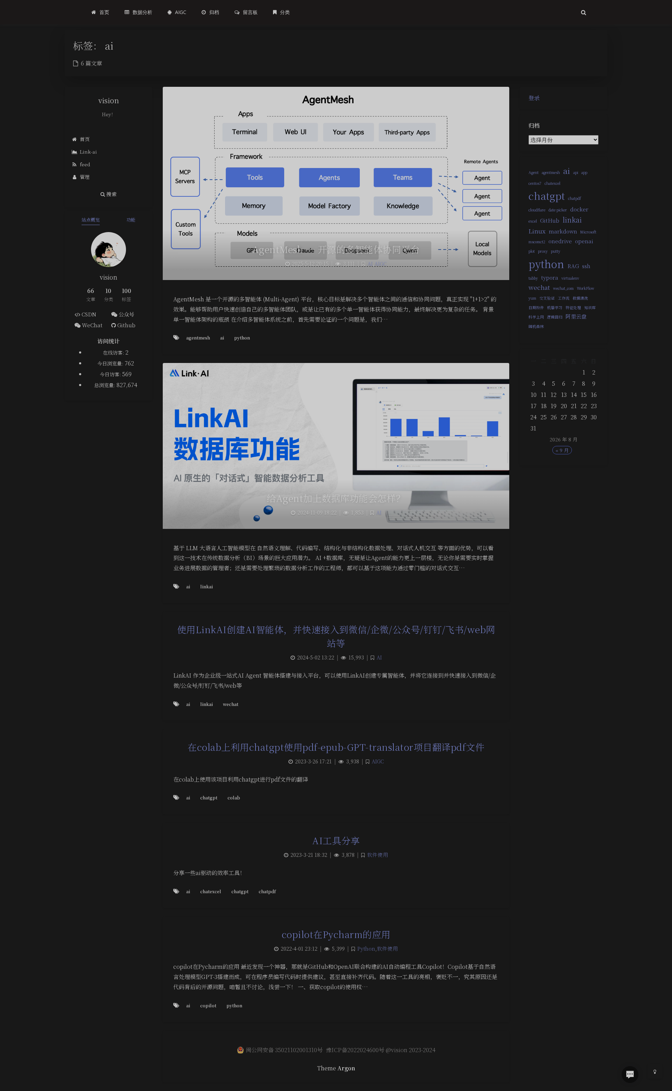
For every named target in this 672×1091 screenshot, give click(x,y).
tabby (533, 278)
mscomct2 (536, 241)
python (546, 263)
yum (532, 298)
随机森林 (536, 326)
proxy (543, 251)
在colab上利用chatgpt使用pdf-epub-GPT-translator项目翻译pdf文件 (336, 746)
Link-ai (88, 151)
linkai (572, 220)
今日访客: (111, 374)
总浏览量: (105, 385)
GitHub (549, 220)
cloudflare (536, 209)
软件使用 (377, 854)
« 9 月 (562, 450)
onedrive (560, 241)
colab (233, 797)
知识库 (590, 307)
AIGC (380, 263)
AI (370, 263)
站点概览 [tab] (91, 219)
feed (85, 164)
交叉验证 (547, 298)
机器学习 (554, 307)
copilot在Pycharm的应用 (336, 934)
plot (531, 251)
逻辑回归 (554, 317)
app (584, 172)
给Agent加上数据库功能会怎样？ (336, 497)
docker (579, 209)
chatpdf (574, 198)
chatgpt (546, 195)
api (575, 172)
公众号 (125, 314)
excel (532, 221)
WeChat (91, 325)
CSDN (88, 314)
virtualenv (570, 278)
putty (555, 251)
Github (125, 325)
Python (366, 948)
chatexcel (552, 183)
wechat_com (563, 288)
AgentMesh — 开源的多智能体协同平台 (336, 249)
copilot (208, 1005)
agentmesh (551, 172)
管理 (85, 176)
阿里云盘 (576, 316)
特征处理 (573, 307)
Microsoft (588, 232)
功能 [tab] (130, 219)
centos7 (534, 183)
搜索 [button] (111, 193)
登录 (534, 98)
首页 (85, 138)
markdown (563, 231)
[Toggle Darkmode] (655, 1071)
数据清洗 (580, 298)
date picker (557, 209)
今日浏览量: (111, 363)
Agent (533, 172)
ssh (586, 266)
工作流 (563, 298)
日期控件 (536, 307)
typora (549, 277)
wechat (539, 287)
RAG (573, 266)
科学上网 (536, 317)
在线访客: (114, 352)
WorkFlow (585, 288)
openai (584, 241)
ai (566, 170)
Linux (537, 230)
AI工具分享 (336, 840)
